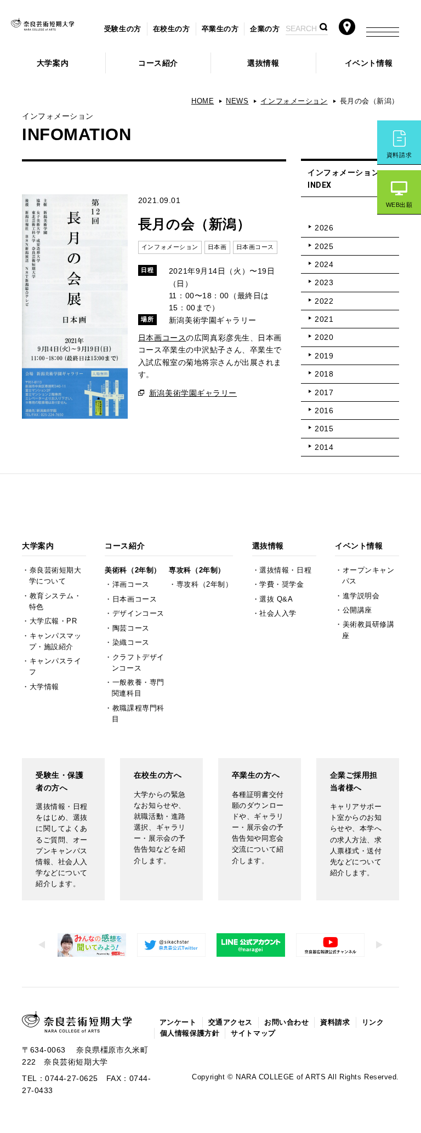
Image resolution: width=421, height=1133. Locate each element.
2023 (324, 282)
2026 (324, 227)
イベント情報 (368, 63)
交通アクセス (230, 1022)
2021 (324, 319)
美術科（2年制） (133, 570)
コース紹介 (158, 63)
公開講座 (357, 610)
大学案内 (53, 63)
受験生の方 (122, 29)
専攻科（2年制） (197, 570)
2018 (324, 373)
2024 (324, 264)
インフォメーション (293, 101)
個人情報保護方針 (189, 1033)
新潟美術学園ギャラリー (193, 393)
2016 (324, 410)
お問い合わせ (286, 1022)
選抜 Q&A (276, 599)
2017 (324, 392)
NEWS (237, 101)
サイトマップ (253, 1033)
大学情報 (44, 687)
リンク (373, 1022)
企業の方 (265, 29)
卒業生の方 (220, 29)
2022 (324, 301)
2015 (324, 428)
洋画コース (131, 584)
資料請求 (399, 155)
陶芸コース (131, 628)
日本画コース (162, 337)
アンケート (178, 1022)
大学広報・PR (53, 621)
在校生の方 (171, 29)
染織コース (131, 642)
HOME (202, 101)
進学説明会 (361, 596)
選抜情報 (263, 63)
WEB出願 (399, 204)
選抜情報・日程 (285, 570)
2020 (324, 337)
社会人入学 (278, 613)
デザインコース (138, 613)
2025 (324, 246)
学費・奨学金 (281, 584)
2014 (324, 447)
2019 (324, 355)
